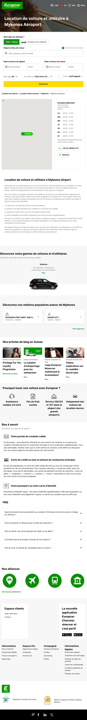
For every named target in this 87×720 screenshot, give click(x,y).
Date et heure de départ (14, 61)
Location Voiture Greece (29, 93)
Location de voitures (10, 93)
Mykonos (45, 93)
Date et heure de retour (54, 61)
